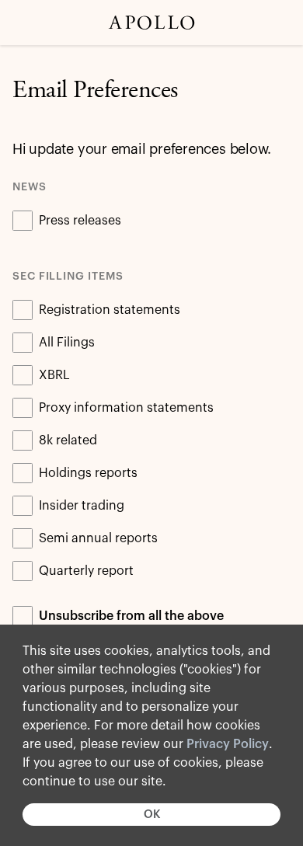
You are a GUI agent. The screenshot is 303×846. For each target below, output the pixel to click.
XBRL (54, 375)
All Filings (67, 342)
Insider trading (81, 506)
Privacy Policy (227, 744)
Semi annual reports (98, 538)
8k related (68, 440)
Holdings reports (88, 473)
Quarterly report (86, 571)
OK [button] (152, 814)
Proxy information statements (126, 408)
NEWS (29, 187)
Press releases (80, 220)
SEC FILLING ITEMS (67, 276)
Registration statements (109, 310)
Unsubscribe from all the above (131, 616)
